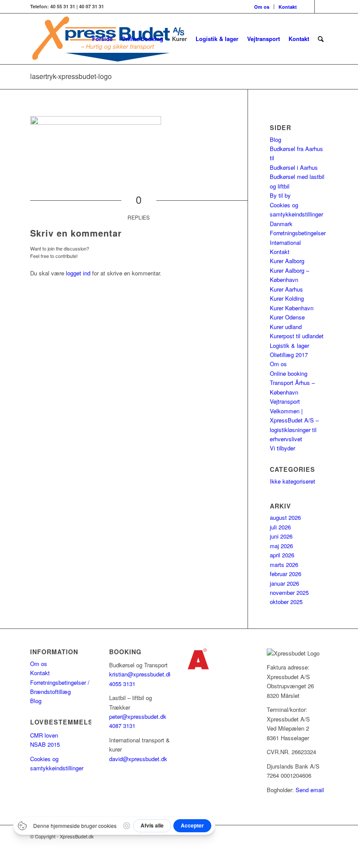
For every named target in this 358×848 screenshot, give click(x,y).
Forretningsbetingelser (298, 233)
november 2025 (289, 592)
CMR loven (44, 735)
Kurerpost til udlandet (297, 336)
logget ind (78, 273)
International (285, 242)
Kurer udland (286, 327)
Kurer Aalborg (287, 261)
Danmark (281, 224)
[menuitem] (262, 6)
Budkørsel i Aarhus (294, 167)
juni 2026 (281, 536)
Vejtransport (285, 401)
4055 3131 (122, 684)
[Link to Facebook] (308, 6)
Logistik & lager (289, 345)
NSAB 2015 (45, 744)
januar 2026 (284, 583)
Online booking (288, 373)
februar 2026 (285, 574)
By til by (280, 195)
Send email (310, 790)
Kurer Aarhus (286, 289)
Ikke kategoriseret (292, 481)
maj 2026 (281, 546)
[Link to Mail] (321, 6)
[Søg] (320, 39)
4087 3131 (122, 725)
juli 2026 (280, 527)
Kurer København (291, 308)
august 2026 (285, 517)
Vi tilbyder (282, 448)
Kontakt (288, 6)
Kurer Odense (287, 317)
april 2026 (282, 555)
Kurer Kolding (287, 298)
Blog (275, 139)
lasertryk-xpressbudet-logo (71, 76)
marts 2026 (284, 564)
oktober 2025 (286, 601)
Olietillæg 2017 (289, 354)
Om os (261, 6)
